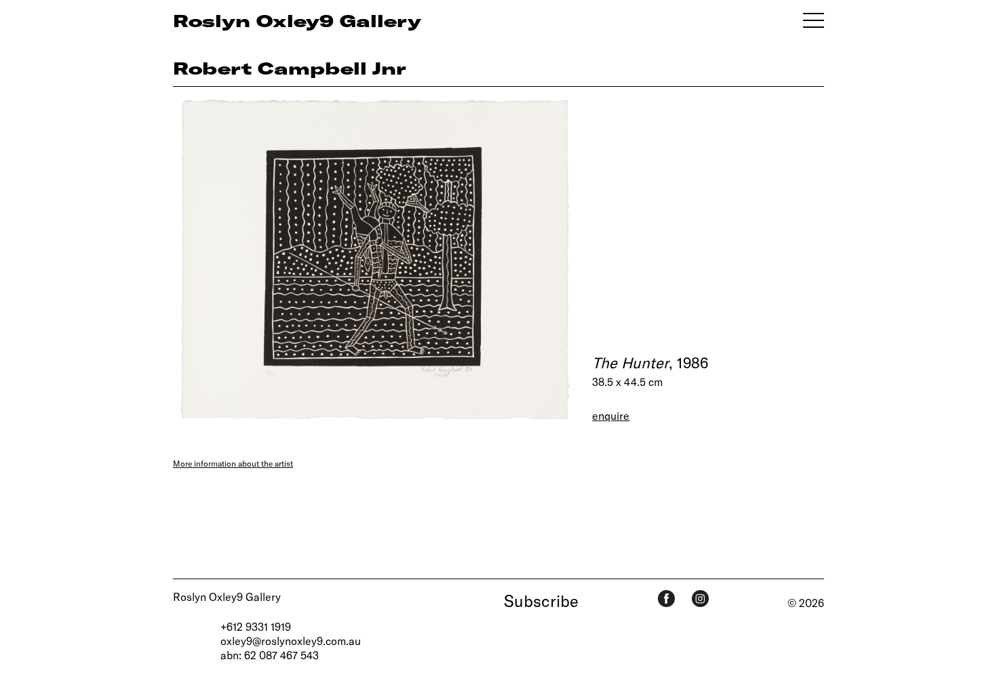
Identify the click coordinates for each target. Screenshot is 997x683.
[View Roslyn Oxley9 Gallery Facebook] (666, 598)
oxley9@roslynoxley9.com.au (290, 640)
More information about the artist (233, 463)
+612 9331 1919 (255, 626)
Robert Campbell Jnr (289, 68)
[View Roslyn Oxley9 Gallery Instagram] (700, 598)
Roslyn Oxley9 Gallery (227, 596)
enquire (610, 415)
